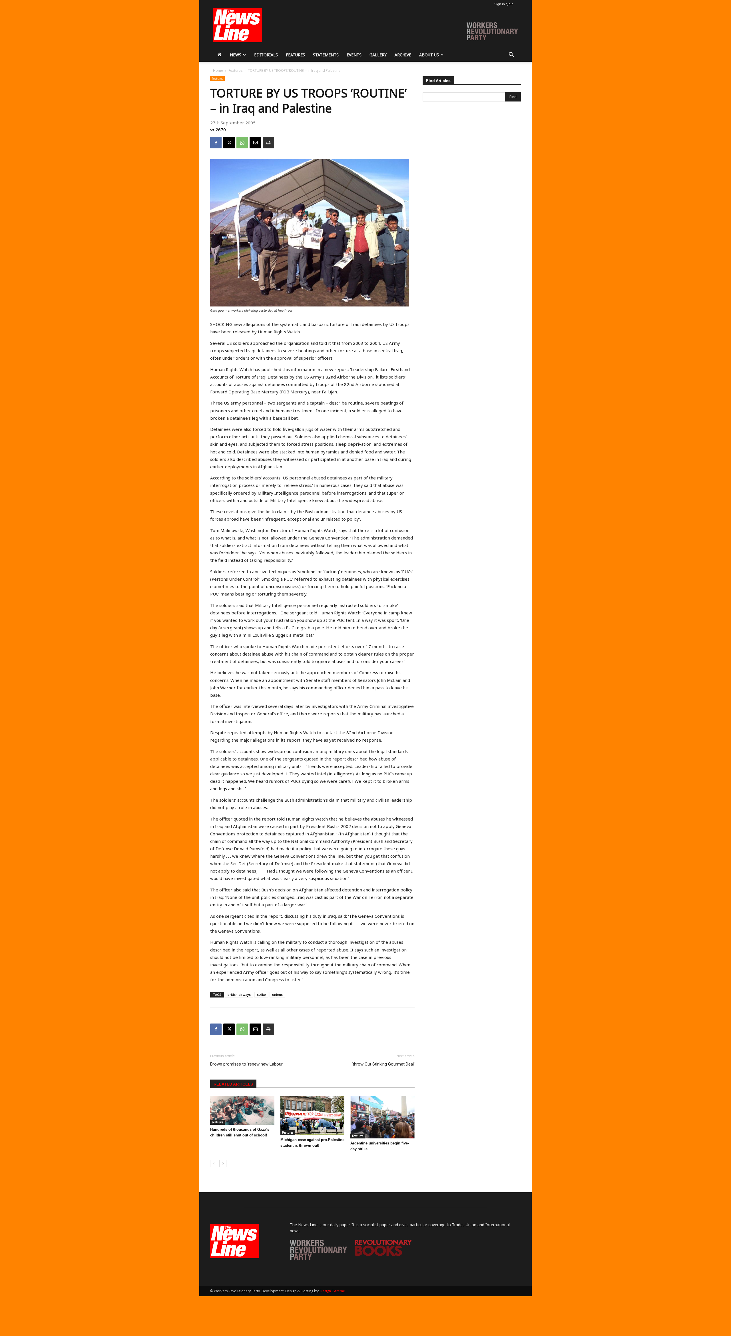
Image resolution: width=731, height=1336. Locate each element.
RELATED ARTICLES (233, 1084)
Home (218, 70)
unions (277, 994)
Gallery (378, 54)
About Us (429, 54)
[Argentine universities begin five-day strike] (382, 1117)
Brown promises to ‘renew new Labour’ (247, 1064)
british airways (239, 994)
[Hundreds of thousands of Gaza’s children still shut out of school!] (242, 1110)
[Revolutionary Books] (383, 1254)
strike (261, 994)
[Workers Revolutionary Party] (318, 1258)
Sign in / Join (503, 4)
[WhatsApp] (242, 142)
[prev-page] (213, 1163)
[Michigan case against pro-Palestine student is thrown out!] (312, 1115)
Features (295, 54)
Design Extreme (332, 1291)
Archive (403, 54)
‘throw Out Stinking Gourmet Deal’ (383, 1064)
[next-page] (222, 1163)
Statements (326, 54)
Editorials (266, 54)
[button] (511, 55)
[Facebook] (216, 142)
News (235, 54)
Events (354, 54)
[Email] (255, 142)
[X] (229, 142)
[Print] (268, 142)
